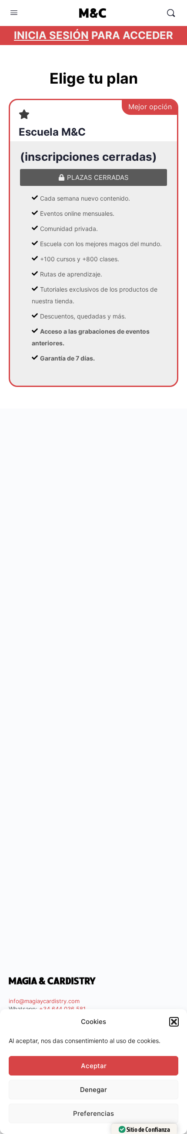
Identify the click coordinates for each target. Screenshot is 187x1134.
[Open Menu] (14, 12)
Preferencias (93, 1113)
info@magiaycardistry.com (44, 1001)
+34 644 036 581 (62, 1008)
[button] (174, 1021)
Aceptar (94, 1066)
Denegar (93, 1089)
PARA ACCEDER (93, 35)
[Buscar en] (171, 13)
